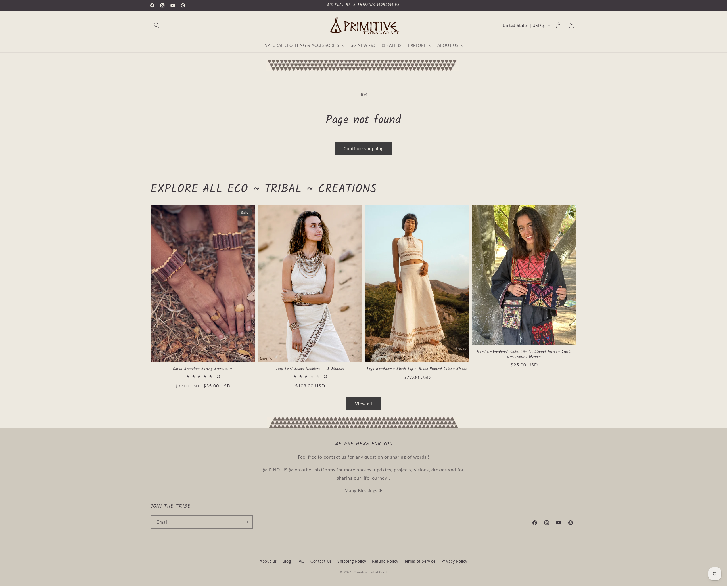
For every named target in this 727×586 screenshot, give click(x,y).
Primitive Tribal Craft (370, 572)
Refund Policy (385, 561)
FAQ (300, 561)
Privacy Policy (454, 561)
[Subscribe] (246, 522)
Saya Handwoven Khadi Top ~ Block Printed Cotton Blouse (417, 369)
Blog (287, 561)
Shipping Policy (351, 561)
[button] (157, 25)
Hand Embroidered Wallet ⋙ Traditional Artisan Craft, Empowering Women (524, 354)
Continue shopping (364, 148)
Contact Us (321, 561)
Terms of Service (420, 561)
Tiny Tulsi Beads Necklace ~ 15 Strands (310, 369)
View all (363, 403)
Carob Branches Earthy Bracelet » (203, 369)
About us (268, 561)
